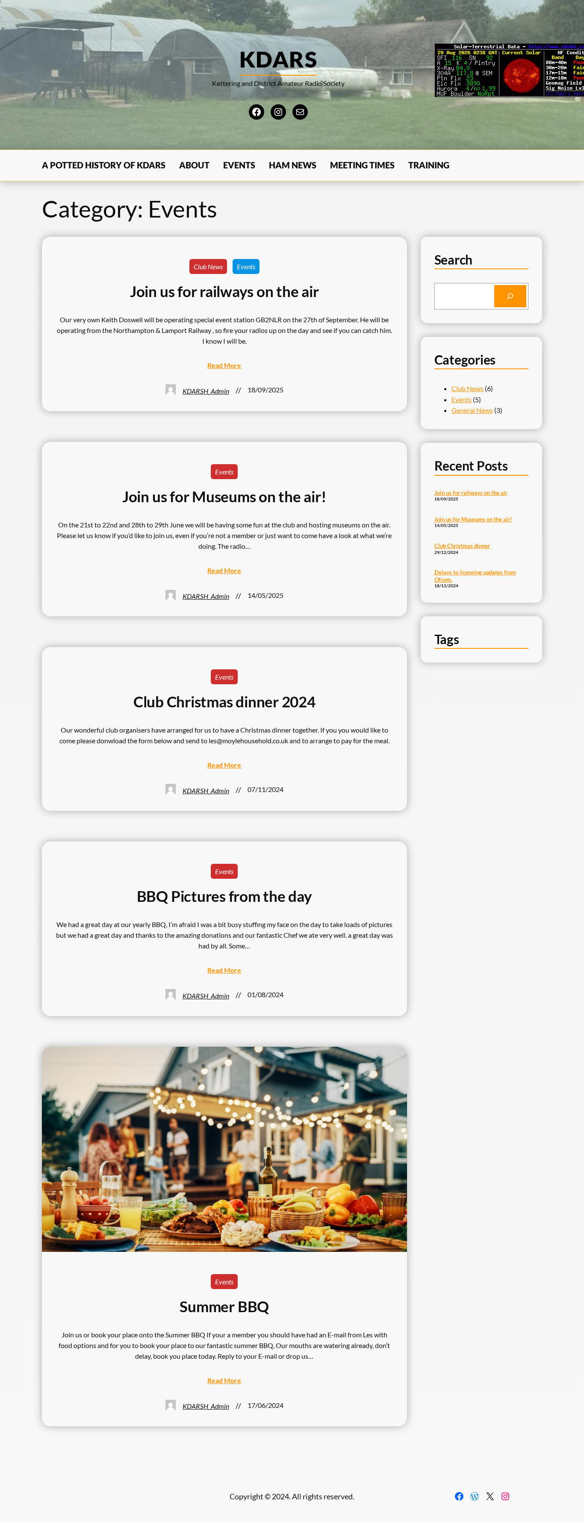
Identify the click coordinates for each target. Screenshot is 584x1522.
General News (472, 410)
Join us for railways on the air (224, 291)
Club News (208, 266)
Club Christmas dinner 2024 (224, 701)
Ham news (292, 165)
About (194, 165)
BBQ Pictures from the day (224, 896)
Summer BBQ (224, 1306)
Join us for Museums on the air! (224, 496)
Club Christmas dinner (462, 545)
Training (428, 165)
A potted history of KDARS (103, 165)
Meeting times (362, 165)
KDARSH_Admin (206, 391)
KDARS (278, 59)
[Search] (510, 296)
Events (239, 165)
